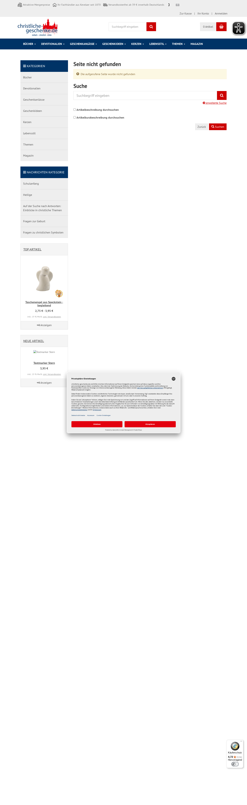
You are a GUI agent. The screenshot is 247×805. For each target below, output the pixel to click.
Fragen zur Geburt (34, 221)
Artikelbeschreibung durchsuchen (97, 110)
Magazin (197, 44)
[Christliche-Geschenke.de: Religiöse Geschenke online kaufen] (37, 27)
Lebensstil (157, 44)
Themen (177, 44)
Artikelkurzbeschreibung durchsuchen (100, 117)
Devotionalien (52, 44)
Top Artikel (32, 249)
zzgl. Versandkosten (52, 316)
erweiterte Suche (216, 103)
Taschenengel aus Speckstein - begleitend (44, 303)
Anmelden (221, 13)
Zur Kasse (186, 13)
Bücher (28, 44)
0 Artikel (208, 26)
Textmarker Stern (44, 363)
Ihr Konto (203, 13)
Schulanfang (31, 183)
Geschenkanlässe (82, 44)
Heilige (27, 195)
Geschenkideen (113, 44)
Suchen (219, 126)
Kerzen (136, 44)
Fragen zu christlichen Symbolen (43, 232)
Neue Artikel (33, 341)
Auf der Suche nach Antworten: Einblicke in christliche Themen (42, 208)
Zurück (201, 126)
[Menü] (241, 742)
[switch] (235, 764)
